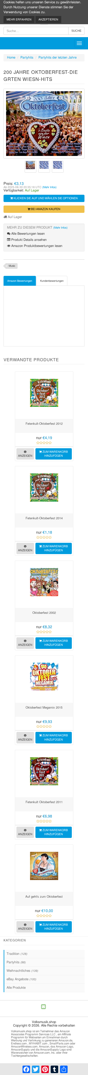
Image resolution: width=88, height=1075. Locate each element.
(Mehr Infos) (49, 187)
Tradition (17, 954)
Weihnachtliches (22, 970)
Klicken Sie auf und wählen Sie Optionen (45, 198)
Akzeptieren (48, 19)
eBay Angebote (21, 979)
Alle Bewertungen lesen (27, 233)
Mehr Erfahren (19, 19)
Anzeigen (25, 455)
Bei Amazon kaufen (45, 209)
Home (11, 57)
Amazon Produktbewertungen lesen (36, 246)
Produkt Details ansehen (28, 240)
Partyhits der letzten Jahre (57, 57)
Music (12, 266)
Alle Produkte (16, 987)
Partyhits (26, 57)
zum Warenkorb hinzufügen (55, 453)
